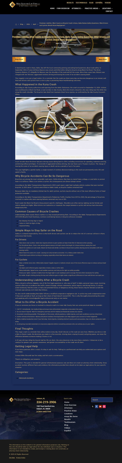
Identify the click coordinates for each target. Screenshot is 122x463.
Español (99, 3)
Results (70, 3)
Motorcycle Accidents (26, 378)
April (34, 24)
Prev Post (19, 59)
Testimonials (81, 3)
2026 (28, 24)
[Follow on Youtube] (100, 406)
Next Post (103, 59)
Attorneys (76, 9)
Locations (106, 9)
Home (52, 9)
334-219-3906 (46, 402)
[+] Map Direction (44, 412)
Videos (108, 3)
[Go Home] (16, 24)
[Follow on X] (92, 406)
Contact (109, 12)
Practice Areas (91, 9)
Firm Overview (63, 9)
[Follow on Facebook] (96, 406)
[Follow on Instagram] (104, 406)
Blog (91, 3)
